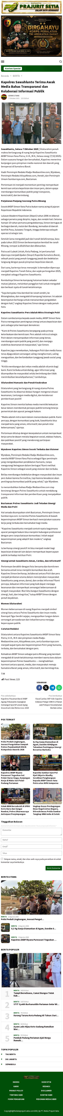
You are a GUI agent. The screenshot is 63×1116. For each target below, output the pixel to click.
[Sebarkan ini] (39, 688)
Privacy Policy (16, 1090)
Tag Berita (10, 1054)
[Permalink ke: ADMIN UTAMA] (4, 96)
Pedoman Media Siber (46, 1099)
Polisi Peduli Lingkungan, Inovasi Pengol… (22, 919)
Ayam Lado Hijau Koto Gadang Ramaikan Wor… (34, 1028)
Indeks (16, 1082)
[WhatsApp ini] (59, 688)
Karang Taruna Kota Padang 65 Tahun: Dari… (36, 1015)
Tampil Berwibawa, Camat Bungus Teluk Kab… (34, 994)
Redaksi (46, 1086)
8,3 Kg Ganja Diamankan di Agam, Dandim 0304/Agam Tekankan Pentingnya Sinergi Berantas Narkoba (47, 746)
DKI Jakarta (11, 1059)
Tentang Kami (16, 1095)
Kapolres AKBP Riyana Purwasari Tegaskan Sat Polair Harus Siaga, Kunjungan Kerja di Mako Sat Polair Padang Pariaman (15, 777)
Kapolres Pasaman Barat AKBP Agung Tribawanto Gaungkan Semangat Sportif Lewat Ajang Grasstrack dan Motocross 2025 (15, 701)
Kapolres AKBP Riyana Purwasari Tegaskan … (33, 940)
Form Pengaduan (16, 1099)
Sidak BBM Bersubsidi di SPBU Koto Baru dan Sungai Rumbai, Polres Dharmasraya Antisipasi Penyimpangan (15, 810)
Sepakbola (10, 1064)
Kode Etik (46, 1082)
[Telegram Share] (52, 688)
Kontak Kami (46, 1095)
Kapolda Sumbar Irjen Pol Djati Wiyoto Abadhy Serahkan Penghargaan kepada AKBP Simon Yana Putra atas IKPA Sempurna (45, 777)
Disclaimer (46, 1090)
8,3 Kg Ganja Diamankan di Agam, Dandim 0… (33, 928)
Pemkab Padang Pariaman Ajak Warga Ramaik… (32, 1039)
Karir (16, 1086)
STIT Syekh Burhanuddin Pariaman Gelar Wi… (36, 1004)
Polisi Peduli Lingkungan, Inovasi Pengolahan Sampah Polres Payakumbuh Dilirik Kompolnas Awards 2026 (14, 745)
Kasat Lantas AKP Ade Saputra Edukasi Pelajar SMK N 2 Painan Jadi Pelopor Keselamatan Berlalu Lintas (48, 701)
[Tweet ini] (46, 688)
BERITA (4, 917)
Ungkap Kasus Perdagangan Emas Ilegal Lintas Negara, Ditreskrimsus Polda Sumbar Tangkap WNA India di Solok (47, 810)
